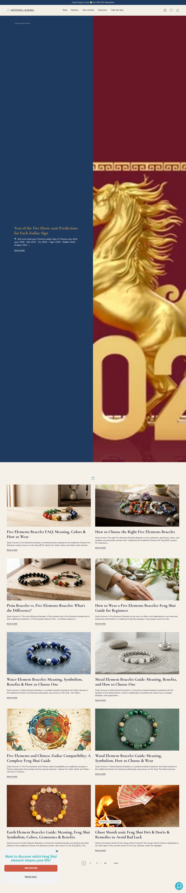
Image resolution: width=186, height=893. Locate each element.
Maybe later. (31, 876)
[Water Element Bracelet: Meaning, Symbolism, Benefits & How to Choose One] (49, 653)
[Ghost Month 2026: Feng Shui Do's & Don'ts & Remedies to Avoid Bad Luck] (137, 806)
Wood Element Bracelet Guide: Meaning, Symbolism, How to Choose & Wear (128, 758)
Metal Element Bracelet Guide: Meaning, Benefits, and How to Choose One (136, 682)
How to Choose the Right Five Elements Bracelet (135, 531)
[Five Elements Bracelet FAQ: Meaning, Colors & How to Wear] (49, 506)
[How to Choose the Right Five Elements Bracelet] (137, 506)
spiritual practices (110, 821)
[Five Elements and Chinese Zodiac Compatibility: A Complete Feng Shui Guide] (49, 730)
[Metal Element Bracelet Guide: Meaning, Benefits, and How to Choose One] (137, 653)
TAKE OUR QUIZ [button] (30, 868)
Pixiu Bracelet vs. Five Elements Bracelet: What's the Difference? (46, 608)
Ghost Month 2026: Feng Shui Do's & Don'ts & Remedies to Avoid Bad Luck (132, 835)
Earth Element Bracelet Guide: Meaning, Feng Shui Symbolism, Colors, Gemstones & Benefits (48, 835)
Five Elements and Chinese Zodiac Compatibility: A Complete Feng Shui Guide (49, 758)
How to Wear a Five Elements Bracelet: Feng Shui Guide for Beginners (135, 608)
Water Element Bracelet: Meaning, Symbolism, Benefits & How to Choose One (44, 682)
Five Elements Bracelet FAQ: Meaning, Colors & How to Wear (46, 534)
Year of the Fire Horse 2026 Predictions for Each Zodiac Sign (46, 231)
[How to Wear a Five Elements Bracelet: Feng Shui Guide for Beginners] (137, 579)
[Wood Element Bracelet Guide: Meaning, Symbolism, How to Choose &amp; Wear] (137, 730)
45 (105, 863)
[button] (65, 10)
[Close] (57, 851)
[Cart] (177, 10)
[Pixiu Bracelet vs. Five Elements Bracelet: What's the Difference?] (49, 579)
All (93, 477)
